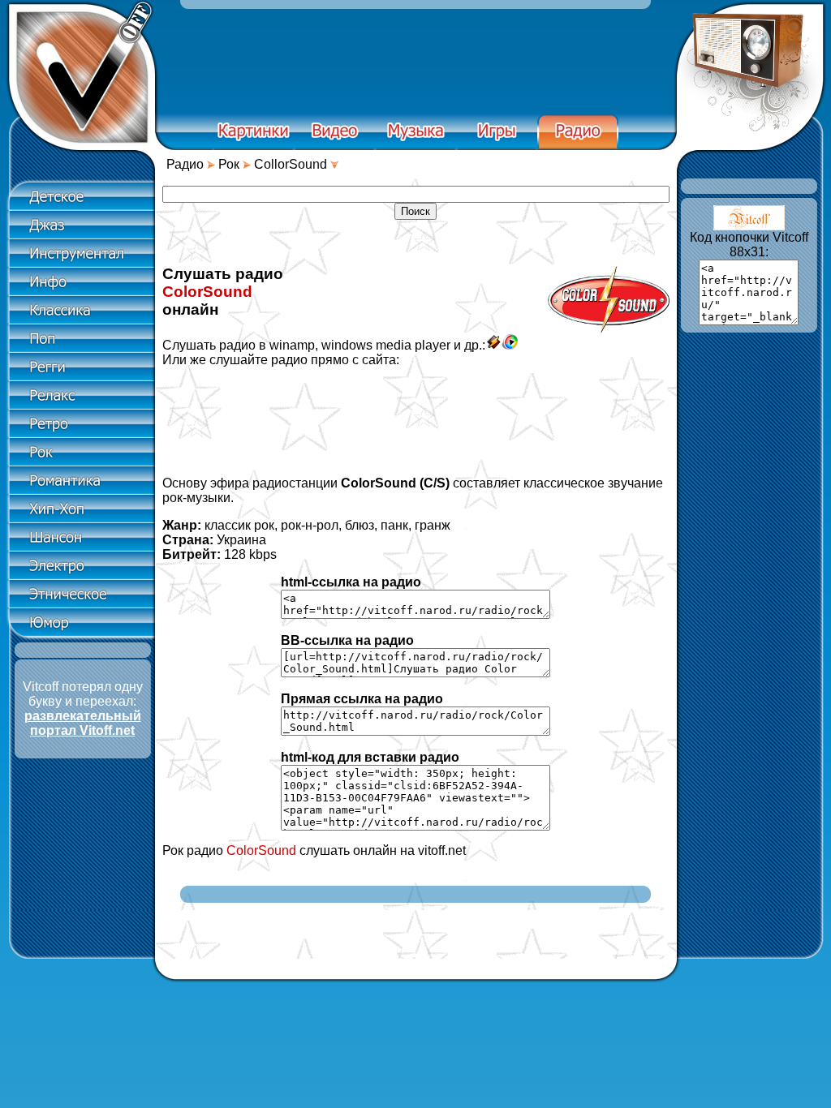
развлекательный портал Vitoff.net (82, 723)
